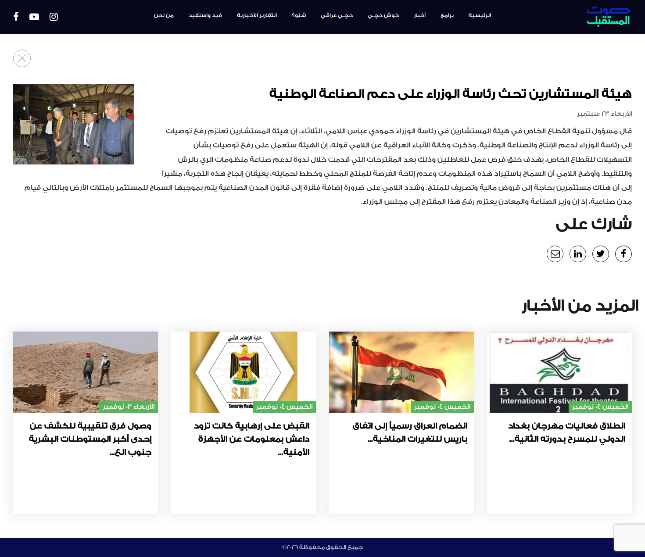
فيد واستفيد (205, 15)
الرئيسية (480, 15)
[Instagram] (54, 17)
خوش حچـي (383, 15)
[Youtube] (34, 17)
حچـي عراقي (337, 15)
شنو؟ (299, 15)
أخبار (420, 15)
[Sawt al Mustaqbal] (586, 17)
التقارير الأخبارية (257, 15)
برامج (447, 15)
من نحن (164, 15)
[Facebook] (16, 17)
